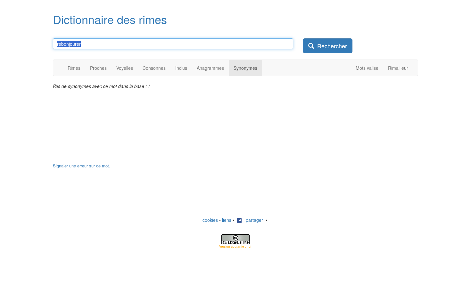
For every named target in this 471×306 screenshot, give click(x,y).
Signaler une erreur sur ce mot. (81, 166)
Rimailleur (398, 68)
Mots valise (367, 68)
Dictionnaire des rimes (110, 19)
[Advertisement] (351, 123)
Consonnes (154, 68)
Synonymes (245, 68)
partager (252, 220)
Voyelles (124, 68)
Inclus (181, 68)
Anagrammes (210, 68)
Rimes (74, 68)
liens (226, 220)
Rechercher (330, 46)
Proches (98, 68)
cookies (210, 220)
